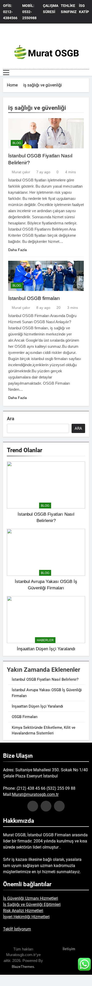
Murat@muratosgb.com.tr (35, 794)
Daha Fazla (17, 250)
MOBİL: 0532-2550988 (29, 12)
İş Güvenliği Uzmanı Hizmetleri (30, 898)
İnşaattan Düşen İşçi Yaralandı (46, 648)
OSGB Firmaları (25, 716)
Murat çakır (21, 172)
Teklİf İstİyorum (17, 929)
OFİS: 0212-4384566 (10, 12)
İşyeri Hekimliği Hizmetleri (26, 916)
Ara (10, 418)
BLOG (17, 143)
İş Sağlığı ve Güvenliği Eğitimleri (32, 904)
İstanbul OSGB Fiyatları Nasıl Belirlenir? (45, 679)
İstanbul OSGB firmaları (34, 298)
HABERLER (45, 640)
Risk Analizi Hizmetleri (23, 910)
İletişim (69, 949)
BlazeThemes (23, 967)
